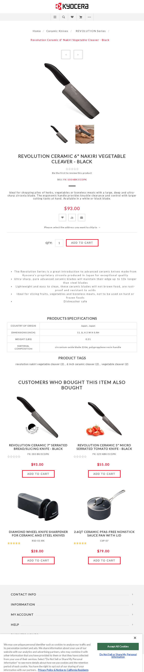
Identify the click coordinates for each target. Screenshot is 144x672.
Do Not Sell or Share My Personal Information (118, 655)
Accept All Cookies (117, 646)
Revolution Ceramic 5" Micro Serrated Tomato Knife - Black (104, 446)
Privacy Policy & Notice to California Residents (63, 669)
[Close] (135, 638)
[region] (71, 653)
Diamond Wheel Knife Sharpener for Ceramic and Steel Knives (38, 533)
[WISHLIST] (72, 17)
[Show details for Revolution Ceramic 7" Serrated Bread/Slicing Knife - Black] (38, 418)
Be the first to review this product (72, 173)
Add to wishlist (62, 217)
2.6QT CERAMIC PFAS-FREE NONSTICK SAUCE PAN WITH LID (104, 533)
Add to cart (82, 242)
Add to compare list (72, 217)
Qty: (49, 242)
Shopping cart (80, 17)
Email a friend (81, 217)
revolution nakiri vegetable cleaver (38, 364)
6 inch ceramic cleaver (81, 364)
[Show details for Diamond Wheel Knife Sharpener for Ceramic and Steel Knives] (38, 505)
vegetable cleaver (113, 364)
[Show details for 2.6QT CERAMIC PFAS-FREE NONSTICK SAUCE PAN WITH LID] (104, 505)
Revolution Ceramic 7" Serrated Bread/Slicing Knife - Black (38, 446)
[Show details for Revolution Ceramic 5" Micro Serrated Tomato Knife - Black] (104, 418)
